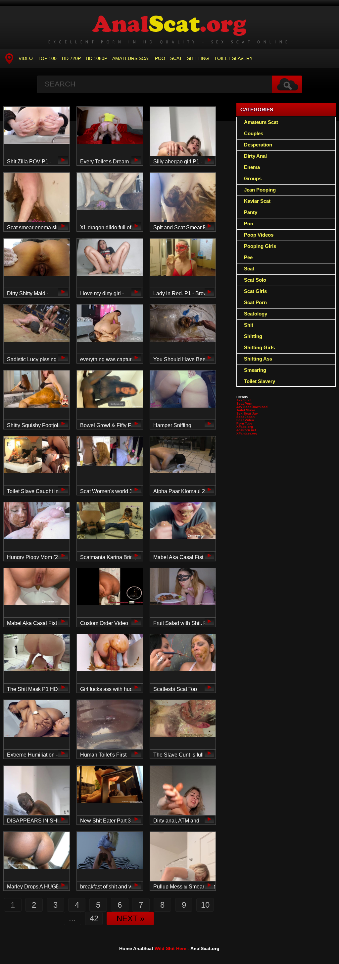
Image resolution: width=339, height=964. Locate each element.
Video (26, 58)
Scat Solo (255, 280)
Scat (176, 58)
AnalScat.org (204, 948)
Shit (248, 325)
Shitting (198, 58)
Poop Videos (258, 235)
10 (205, 904)
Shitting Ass (258, 359)
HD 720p (71, 58)
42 (94, 918)
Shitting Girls (259, 347)
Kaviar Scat (257, 201)
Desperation (258, 144)
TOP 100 (47, 58)
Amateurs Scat (131, 58)
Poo (160, 58)
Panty (250, 212)
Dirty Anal (255, 156)
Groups (253, 178)
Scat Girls (255, 291)
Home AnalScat (136, 948)
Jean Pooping (260, 190)
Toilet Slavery (233, 58)
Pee (248, 257)
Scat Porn (255, 302)
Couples (253, 133)
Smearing (255, 370)
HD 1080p (96, 58)
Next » (130, 918)
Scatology (255, 313)
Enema (252, 167)
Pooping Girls (260, 246)
